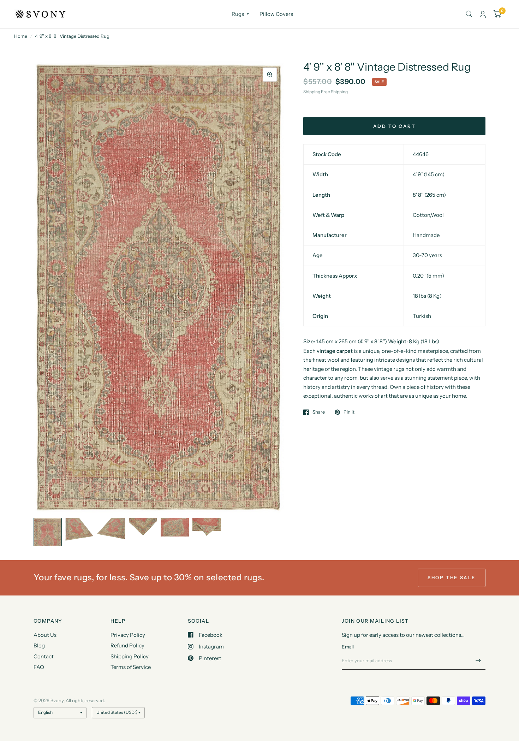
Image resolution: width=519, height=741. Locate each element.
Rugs (238, 14)
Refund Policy (127, 645)
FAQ (39, 667)
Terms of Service (131, 667)
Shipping (311, 91)
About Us (45, 635)
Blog (39, 645)
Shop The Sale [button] (452, 577)
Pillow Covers (276, 14)
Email (348, 647)
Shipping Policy (130, 656)
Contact (44, 656)
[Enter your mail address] (478, 660)
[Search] (469, 14)
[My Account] (483, 14)
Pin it (349, 412)
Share (318, 412)
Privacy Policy (128, 635)
